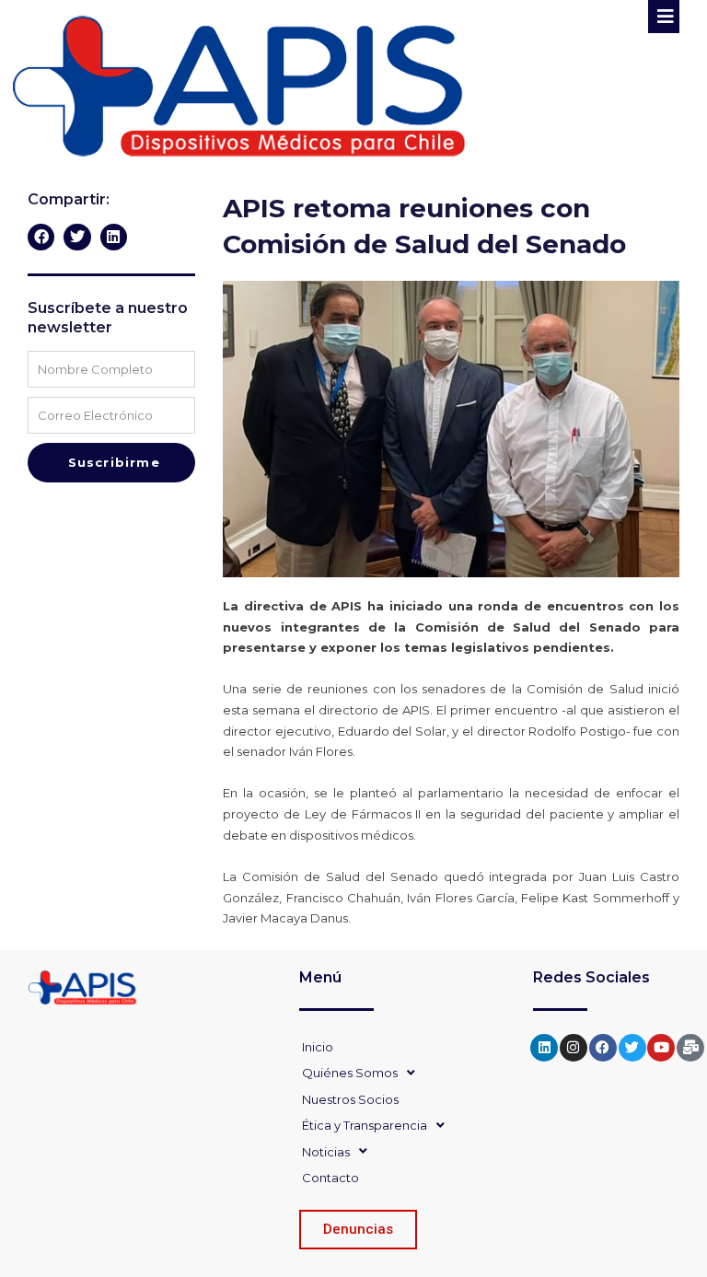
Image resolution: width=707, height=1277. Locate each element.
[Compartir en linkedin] (113, 237)
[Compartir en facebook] (41, 237)
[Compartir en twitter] (77, 237)
